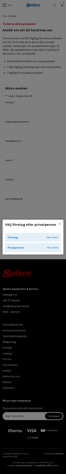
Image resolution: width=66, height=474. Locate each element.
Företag (33, 237)
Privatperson (33, 247)
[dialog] (33, 237)
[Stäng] (60, 224)
